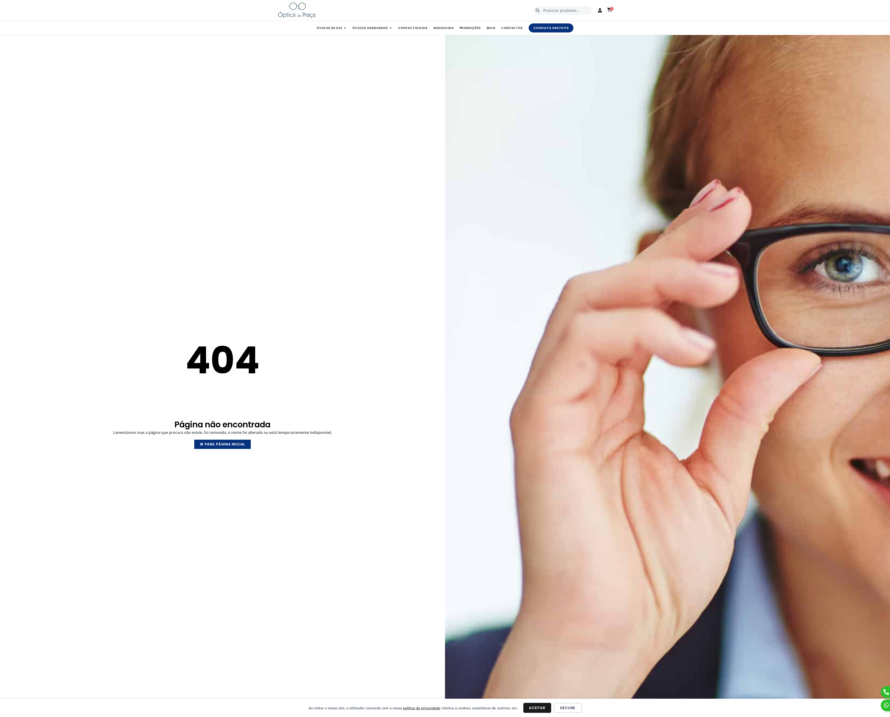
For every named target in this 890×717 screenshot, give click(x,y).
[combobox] (563, 10)
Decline (567, 707)
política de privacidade (421, 708)
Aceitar (537, 707)
